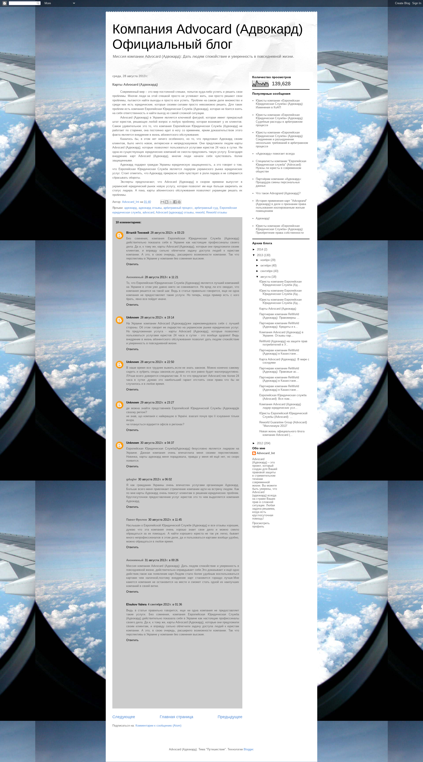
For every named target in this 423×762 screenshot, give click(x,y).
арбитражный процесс (178, 207)
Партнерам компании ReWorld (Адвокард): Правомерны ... (279, 316)
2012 (260, 443)
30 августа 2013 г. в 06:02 (155, 479)
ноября (265, 260)
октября (266, 265)
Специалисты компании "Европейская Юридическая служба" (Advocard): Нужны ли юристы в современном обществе (281, 166)
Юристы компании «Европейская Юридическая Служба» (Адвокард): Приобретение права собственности (280, 229)
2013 (260, 255)
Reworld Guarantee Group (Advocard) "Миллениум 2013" (283, 424)
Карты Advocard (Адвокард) (277, 308)
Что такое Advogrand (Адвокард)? (278, 193)
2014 (260, 249)
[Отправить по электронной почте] (162, 202)
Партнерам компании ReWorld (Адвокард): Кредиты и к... (279, 325)
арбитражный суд (206, 207)
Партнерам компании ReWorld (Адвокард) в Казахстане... (279, 352)
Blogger (248, 749)
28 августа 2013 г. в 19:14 (157, 317)
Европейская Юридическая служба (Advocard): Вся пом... (282, 397)
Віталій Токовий (137, 232)
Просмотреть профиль (261, 525)
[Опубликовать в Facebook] (175, 202)
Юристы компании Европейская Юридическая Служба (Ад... (280, 283)
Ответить (132, 264)
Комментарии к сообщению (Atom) (158, 725)
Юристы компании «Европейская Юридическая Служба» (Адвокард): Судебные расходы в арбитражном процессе (279, 120)
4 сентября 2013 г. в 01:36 (165, 604)
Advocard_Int (266, 453)
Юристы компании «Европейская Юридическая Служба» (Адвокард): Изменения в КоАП (279, 104)
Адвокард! (263, 218)
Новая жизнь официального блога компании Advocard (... (281, 433)
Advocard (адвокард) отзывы (175, 212)
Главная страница (176, 717)
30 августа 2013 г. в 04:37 (157, 442)
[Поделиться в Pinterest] (179, 202)
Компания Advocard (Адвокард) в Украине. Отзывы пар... (281, 334)
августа (265, 276)
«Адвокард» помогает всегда (275, 153)
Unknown (132, 317)
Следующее (123, 717)
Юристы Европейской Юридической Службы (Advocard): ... (283, 415)
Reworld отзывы (216, 212)
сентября (266, 271)
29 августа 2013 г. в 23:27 (157, 402)
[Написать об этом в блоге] (166, 202)
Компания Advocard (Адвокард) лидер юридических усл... (280, 406)
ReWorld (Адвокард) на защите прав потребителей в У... (283, 343)
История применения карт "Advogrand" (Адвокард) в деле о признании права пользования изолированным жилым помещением (281, 206)
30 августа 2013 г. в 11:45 (165, 519)
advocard (148, 212)
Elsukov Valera (136, 604)
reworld (199, 212)
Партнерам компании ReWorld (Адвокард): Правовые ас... (279, 370)
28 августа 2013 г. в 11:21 (161, 277)
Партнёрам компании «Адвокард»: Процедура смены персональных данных (279, 182)
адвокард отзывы (150, 207)
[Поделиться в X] (171, 202)
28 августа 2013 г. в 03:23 (167, 232)
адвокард (130, 207)
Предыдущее (230, 717)
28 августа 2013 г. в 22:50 (157, 362)
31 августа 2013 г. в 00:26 (161, 560)
